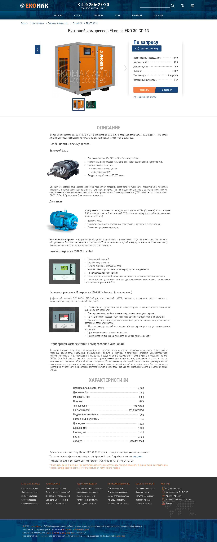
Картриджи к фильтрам (86, 503)
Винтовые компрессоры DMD (58, 492)
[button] (78, 104)
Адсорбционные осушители (87, 492)
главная (58, 15)
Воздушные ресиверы (85, 496)
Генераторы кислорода (117, 492)
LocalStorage (119, 536)
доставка (158, 15)
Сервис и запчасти (145, 484)
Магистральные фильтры (87, 500)
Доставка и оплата (29, 492)
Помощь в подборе (144, 503)
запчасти (98, 15)
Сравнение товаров (29, 503)
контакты (137, 15)
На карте (169, 503)
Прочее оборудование (119, 484)
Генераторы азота (115, 488)
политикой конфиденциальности (61, 533)
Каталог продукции (29, 488)
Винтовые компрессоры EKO (58, 496)
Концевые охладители (117, 500)
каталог (78, 15)
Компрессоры (52, 484)
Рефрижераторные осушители (89, 488)
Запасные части (142, 492)
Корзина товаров (28, 500)
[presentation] (126, 67)
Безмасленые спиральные (57, 500)
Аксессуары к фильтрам (118, 503)
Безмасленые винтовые (56, 503)
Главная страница (30, 484)
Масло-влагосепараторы (118, 496)
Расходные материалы (145, 488)
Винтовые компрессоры (56, 488)
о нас (117, 15)
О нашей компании (29, 496)
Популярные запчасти (145, 496)
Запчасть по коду (143, 500)
